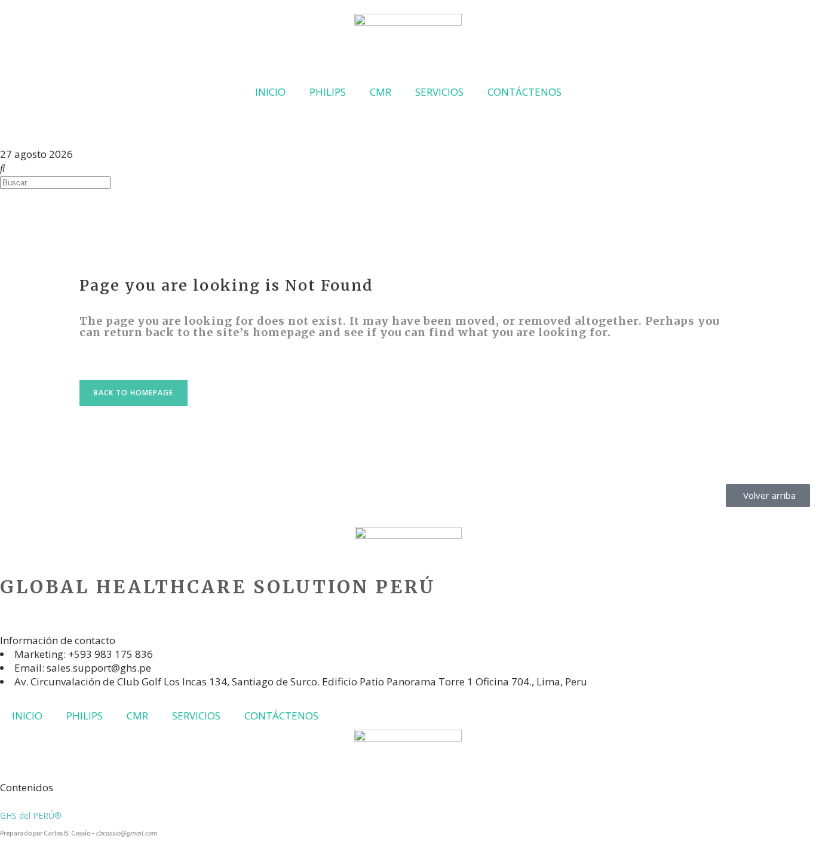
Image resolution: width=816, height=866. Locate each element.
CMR (380, 92)
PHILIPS (327, 92)
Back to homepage (133, 393)
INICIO (270, 92)
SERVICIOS (439, 92)
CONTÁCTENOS (524, 92)
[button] (4, 126)
